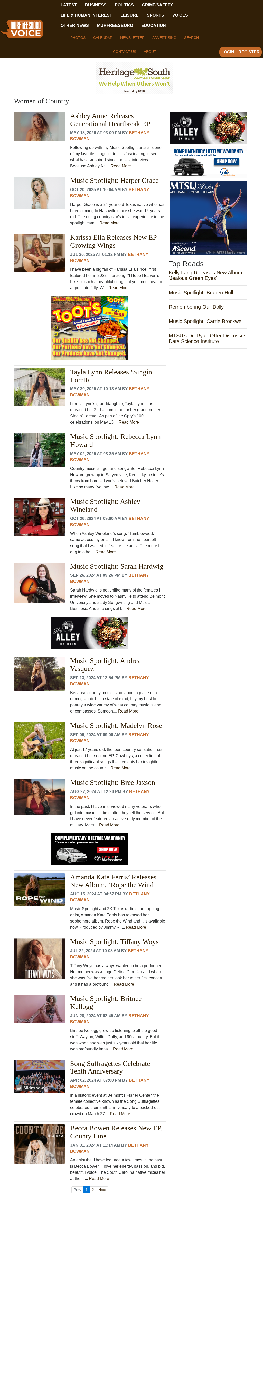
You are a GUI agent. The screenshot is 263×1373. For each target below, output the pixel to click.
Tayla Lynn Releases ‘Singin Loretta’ (111, 376)
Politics (124, 5)
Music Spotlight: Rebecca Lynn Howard (115, 440)
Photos (78, 38)
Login (227, 52)
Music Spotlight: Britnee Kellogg (106, 1002)
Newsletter (132, 38)
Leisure (129, 15)
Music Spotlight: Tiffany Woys (114, 942)
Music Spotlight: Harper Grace (114, 180)
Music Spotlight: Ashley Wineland (105, 505)
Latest (69, 5)
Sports (155, 15)
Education (153, 25)
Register (249, 52)
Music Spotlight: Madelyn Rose (116, 725)
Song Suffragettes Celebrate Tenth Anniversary (110, 1067)
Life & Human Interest (86, 15)
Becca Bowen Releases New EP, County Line (116, 1132)
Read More (121, 166)
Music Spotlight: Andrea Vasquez (105, 665)
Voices (180, 15)
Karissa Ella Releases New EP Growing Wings (113, 241)
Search (191, 38)
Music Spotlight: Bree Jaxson (112, 782)
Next (102, 1190)
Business (96, 5)
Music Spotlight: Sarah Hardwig (116, 566)
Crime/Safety (157, 5)
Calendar (102, 38)
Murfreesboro (115, 25)
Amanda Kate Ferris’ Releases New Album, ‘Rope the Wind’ (113, 881)
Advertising (164, 38)
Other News (75, 25)
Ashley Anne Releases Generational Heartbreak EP (110, 120)
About (150, 51)
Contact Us (124, 51)
